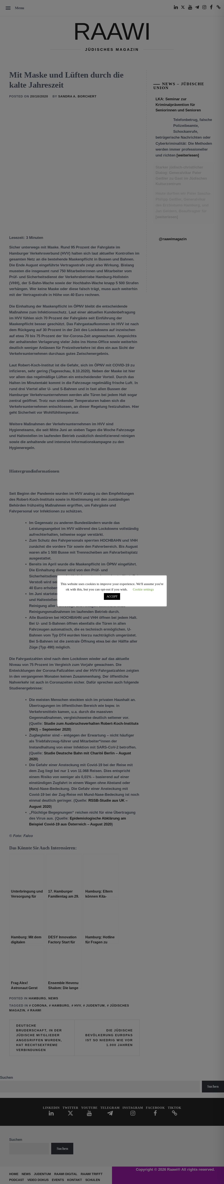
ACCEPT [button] (112, 596)
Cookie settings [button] (143, 589)
